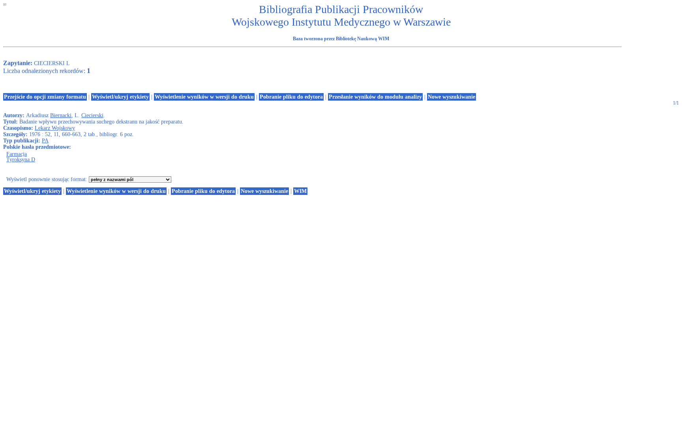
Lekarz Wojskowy (55, 128)
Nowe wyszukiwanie (451, 97)
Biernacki (60, 115)
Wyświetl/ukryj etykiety (120, 97)
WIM (300, 191)
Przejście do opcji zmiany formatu (45, 97)
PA (45, 141)
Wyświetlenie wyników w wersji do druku (204, 97)
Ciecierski (92, 115)
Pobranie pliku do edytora (291, 97)
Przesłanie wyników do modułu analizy (375, 97)
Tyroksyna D (20, 160)
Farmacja (16, 154)
